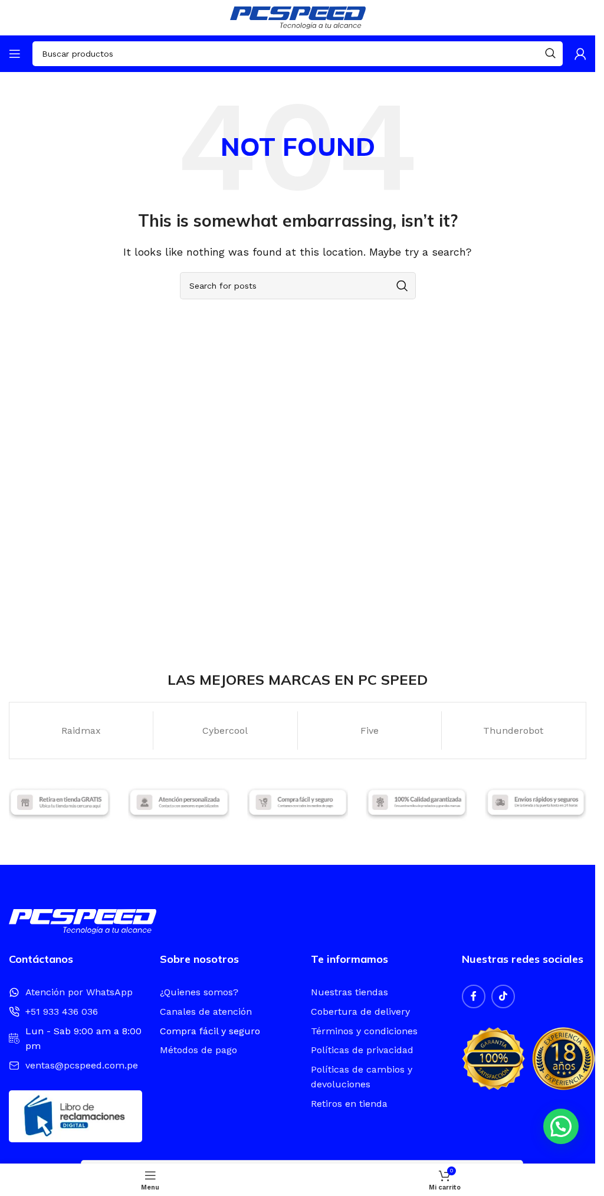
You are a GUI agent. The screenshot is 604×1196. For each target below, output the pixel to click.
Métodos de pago (198, 1050)
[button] (561, 1126)
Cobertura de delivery (360, 1011)
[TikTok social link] (503, 996)
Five (369, 730)
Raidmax (81, 730)
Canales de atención (206, 1011)
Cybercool (225, 730)
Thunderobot (513, 730)
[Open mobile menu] (15, 54)
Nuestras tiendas (349, 992)
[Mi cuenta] (580, 54)
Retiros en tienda (349, 1103)
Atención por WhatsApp (79, 992)
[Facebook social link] (473, 996)
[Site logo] (298, 16)
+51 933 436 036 (61, 1011)
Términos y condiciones (364, 1031)
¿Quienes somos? (199, 992)
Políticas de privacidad (362, 1050)
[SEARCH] (550, 53)
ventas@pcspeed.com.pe (81, 1065)
